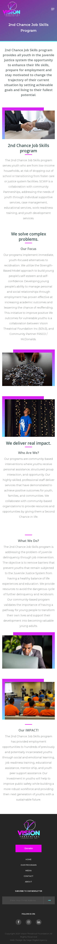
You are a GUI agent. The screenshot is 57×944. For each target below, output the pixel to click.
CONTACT (28, 876)
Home (28, 859)
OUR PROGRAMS (29, 865)
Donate (29, 848)
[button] (52, 9)
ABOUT (28, 882)
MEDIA (28, 870)
